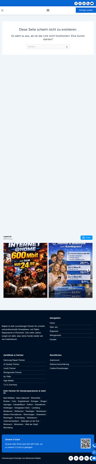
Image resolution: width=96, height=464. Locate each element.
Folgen (88, 237)
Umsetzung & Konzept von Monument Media (21, 458)
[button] (48, 10)
